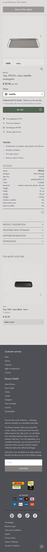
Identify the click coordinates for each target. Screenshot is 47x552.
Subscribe (23, 468)
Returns (7, 361)
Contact (8, 372)
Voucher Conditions (12, 545)
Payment (8, 364)
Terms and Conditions (13, 530)
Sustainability (10, 411)
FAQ (6, 357)
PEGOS (5, 73)
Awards (8, 407)
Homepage (9, 522)
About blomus (10, 384)
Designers (8, 399)
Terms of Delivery (11, 541)
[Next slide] (40, 36)
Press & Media (10, 403)
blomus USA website (23, 9)
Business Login (10, 526)
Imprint (7, 534)
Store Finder (9, 388)
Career (7, 396)
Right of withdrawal (12, 368)
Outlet (7, 392)
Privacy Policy (10, 538)
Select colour (9, 322)
